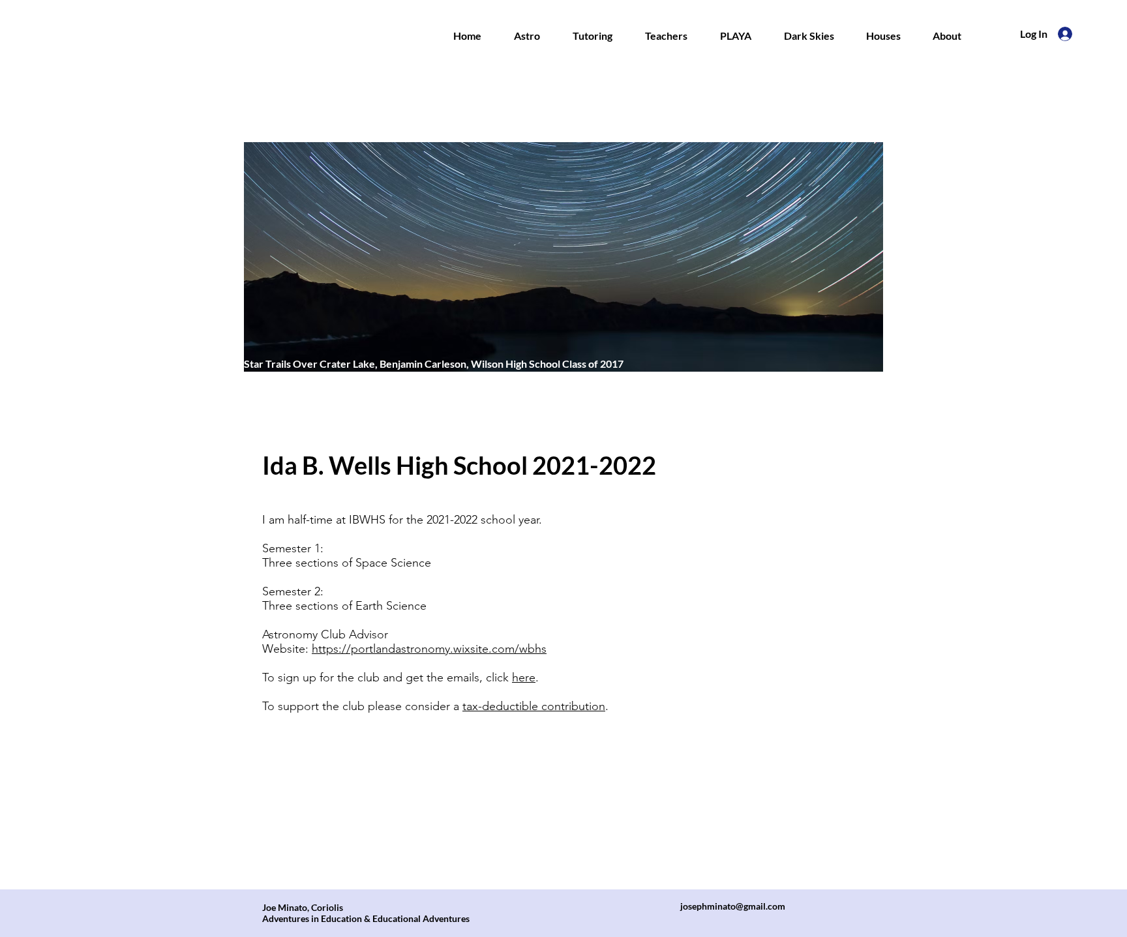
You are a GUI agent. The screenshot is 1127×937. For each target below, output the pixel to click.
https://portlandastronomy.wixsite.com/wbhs (429, 649)
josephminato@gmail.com (732, 906)
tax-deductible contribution (533, 706)
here (523, 677)
